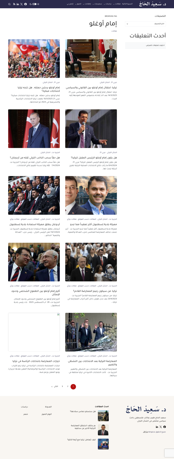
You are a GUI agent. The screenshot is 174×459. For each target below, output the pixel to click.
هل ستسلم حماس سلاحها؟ (83, 412)
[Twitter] (21, 4)
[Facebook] (25, 4)
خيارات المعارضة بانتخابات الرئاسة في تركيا (36, 361)
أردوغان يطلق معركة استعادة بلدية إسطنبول (34, 224)
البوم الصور (47, 414)
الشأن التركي (105, 83)
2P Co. (145, 432)
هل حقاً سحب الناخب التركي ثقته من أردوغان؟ (35, 158)
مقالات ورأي (72, 219)
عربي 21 (114, 83)
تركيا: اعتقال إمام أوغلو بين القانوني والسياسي (91, 88)
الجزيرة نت (56, 153)
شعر (26, 414)
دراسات (24, 407)
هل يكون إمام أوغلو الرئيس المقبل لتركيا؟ (94, 158)
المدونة (48, 407)
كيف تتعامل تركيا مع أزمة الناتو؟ (81, 440)
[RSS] (14, 4)
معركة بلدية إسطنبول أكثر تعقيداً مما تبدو (93, 224)
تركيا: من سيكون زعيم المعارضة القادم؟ (95, 291)
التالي (56, 387)
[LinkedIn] (18, 4)
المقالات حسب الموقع (87, 219)
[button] (34, 4)
